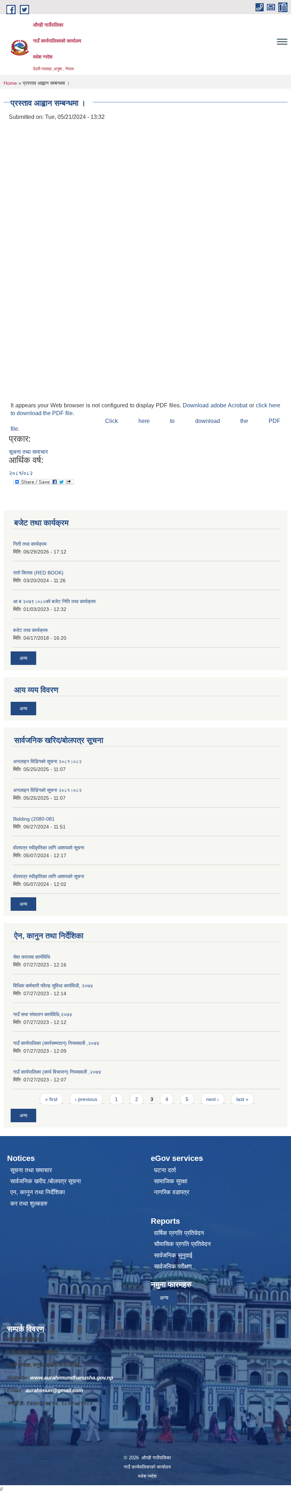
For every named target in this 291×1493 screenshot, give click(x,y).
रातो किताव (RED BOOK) (38, 572)
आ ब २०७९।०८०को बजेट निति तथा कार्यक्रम (54, 601)
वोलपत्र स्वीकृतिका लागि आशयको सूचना (48, 847)
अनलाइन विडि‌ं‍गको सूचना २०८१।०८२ (47, 761)
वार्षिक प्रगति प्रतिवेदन (179, 1233)
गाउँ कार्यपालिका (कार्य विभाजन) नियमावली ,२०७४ (57, 1072)
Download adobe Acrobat (216, 405)
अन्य (23, 658)
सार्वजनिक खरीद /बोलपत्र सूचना (45, 1181)
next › (212, 1099)
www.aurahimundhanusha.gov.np (71, 1377)
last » (242, 1099)
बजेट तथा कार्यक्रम (30, 630)
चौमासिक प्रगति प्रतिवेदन (182, 1244)
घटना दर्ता (165, 1170)
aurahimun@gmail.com (54, 1390)
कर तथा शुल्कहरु (29, 1203)
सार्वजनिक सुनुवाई (173, 1255)
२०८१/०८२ (21, 473)
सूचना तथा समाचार (28, 452)
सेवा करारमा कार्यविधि (31, 957)
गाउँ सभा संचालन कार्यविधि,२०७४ (42, 1014)
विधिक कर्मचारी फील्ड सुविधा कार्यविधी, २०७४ (53, 985)
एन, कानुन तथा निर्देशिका (37, 1192)
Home (10, 83)
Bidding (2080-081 (34, 819)
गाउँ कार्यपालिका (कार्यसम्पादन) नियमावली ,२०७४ (56, 1043)
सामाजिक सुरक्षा (170, 1181)
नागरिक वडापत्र (171, 1192)
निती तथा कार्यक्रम (29, 544)
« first (51, 1099)
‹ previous (86, 1099)
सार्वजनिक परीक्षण (173, 1266)
